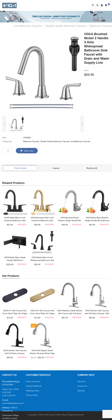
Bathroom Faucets (31, 141)
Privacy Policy (32, 395)
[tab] (20, 168)
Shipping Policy (32, 391)
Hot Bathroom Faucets (80, 141)
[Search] (97, 5)
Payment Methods (34, 386)
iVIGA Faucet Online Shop (55, 415)
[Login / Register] (102, 5)
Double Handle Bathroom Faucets (55, 141)
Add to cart (28, 151)
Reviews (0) (91, 168)
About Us (81, 381)
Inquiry (56, 168)
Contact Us (82, 386)
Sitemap (81, 391)
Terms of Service (33, 381)
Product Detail (20, 168)
